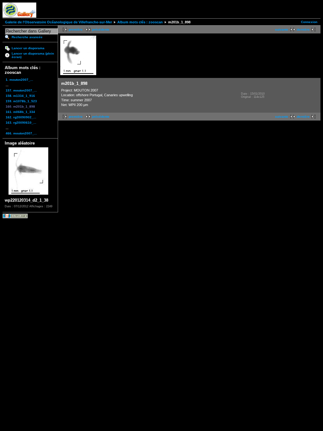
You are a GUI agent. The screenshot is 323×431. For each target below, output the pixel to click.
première (76, 29)
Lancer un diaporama (28, 48)
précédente (100, 29)
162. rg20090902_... (21, 117)
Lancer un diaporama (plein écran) (33, 55)
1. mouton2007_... (19, 79)
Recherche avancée (27, 37)
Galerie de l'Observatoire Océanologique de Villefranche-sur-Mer (58, 22)
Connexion (309, 22)
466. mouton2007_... (21, 133)
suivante (281, 29)
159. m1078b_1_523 (21, 101)
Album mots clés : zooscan (140, 22)
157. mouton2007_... (21, 90)
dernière (303, 29)
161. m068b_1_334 (20, 112)
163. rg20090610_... (21, 122)
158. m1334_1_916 (20, 95)
